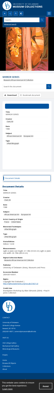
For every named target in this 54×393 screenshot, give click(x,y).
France (6, 222)
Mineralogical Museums (11, 349)
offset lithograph (13, 143)
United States (16, 222)
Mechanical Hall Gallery (11, 346)
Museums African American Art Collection (18, 80)
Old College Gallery (9, 343)
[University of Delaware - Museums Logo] (23, 5)
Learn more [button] (7, 389)
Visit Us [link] (6, 338)
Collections (6, 366)
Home (5, 360)
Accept (46, 386)
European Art (28, 136)
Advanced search (10, 24)
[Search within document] (48, 86)
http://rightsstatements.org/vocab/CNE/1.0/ (20, 283)
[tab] (27, 106)
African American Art (14, 136)
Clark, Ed (10, 122)
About (5, 369)
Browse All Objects (9, 363)
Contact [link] (6, 317)
